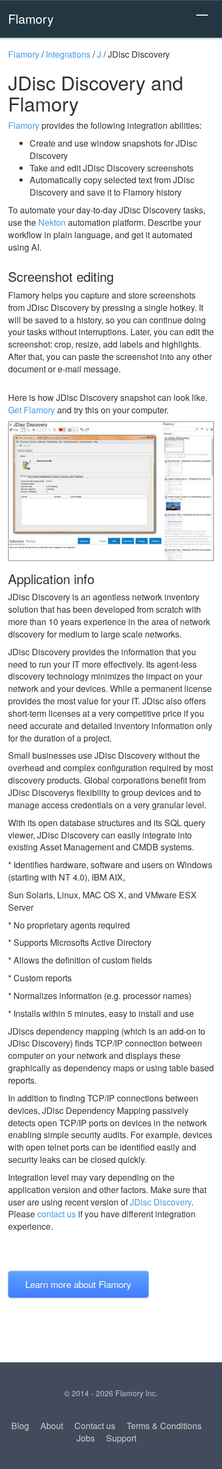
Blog (20, 1425)
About (51, 1425)
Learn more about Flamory (78, 1284)
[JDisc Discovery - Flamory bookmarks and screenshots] (111, 490)
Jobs (86, 1438)
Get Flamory (31, 410)
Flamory (31, 18)
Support (121, 1438)
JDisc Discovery (160, 1202)
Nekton (52, 222)
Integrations (68, 54)
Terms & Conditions (164, 1425)
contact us (56, 1214)
